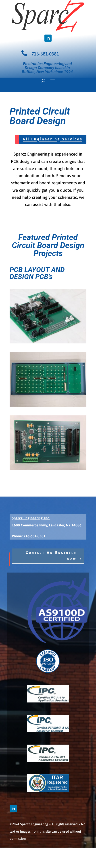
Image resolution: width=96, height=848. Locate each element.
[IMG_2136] (48, 341)
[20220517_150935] (48, 405)
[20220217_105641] (48, 468)
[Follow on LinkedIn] (48, 38)
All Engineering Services (52, 139)
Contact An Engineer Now (51, 555)
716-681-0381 (45, 53)
